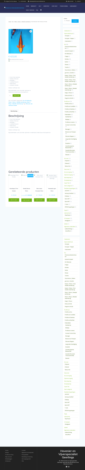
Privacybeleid (25, 454)
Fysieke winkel (64, 6)
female (15, 105)
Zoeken (65, 18)
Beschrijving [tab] (14, 111)
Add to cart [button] (14, 199)
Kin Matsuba (28, 100)
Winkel (7, 452)
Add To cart (16, 95)
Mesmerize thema (67, 464)
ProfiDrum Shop (9, 454)
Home (27, 6)
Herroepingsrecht (26, 459)
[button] (30, 31)
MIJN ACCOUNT (70, 1)
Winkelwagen (8, 459)
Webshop (33, 6)
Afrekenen (8, 461)
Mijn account (8, 457)
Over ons (54, 6)
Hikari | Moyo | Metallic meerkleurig (22, 21)
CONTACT (79, 1)
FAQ (37, 10)
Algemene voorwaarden (28, 452)
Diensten (46, 6)
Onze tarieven (30, 10)
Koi (40, 6)
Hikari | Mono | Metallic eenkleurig (17, 102)
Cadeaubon (73, 6)
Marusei (28, 103)
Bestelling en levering (27, 457)
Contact (24, 450)
